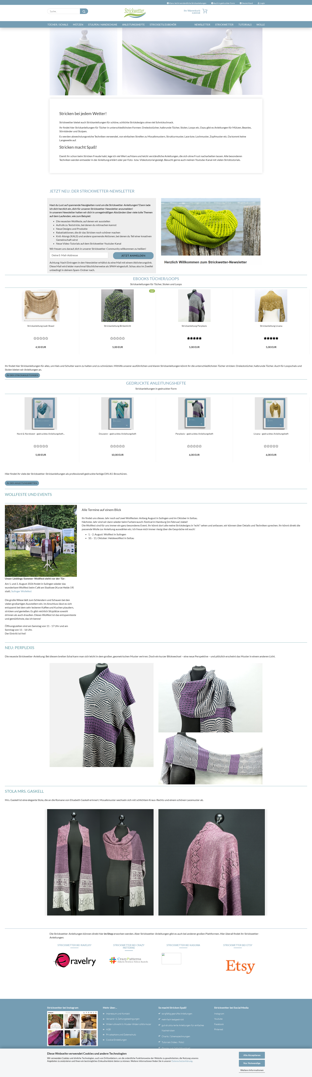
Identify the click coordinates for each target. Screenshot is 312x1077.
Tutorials (245, 24)
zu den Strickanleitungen (22, 375)
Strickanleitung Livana (271, 325)
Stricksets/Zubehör (163, 24)
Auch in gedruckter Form (224, 3)
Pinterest (218, 1029)
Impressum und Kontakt (118, 1013)
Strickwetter (224, 24)
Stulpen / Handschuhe (102, 24)
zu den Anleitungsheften (22, 483)
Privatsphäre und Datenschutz (121, 1034)
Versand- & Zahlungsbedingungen (123, 1018)
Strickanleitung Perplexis (194, 325)
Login (262, 3)
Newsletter (202, 24)
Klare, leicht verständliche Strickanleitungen (187, 3)
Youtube (218, 1018)
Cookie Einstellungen (116, 1039)
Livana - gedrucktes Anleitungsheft (271, 433)
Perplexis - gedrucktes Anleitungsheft (194, 433)
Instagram (219, 1013)
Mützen (78, 24)
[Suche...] (84, 11)
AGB (108, 1029)
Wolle (260, 24)
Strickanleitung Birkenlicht (117, 325)
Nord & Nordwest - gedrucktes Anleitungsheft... (41, 433)
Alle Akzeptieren (251, 1055)
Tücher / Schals (57, 24)
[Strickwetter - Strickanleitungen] (135, 13)
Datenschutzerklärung (182, 1061)
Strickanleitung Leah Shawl (40, 325)
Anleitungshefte (133, 24)
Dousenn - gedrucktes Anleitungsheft (117, 433)
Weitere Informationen (252, 1070)
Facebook (219, 1024)
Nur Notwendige (251, 1063)
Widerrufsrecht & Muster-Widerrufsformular (128, 1024)
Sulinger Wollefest (21, 591)
